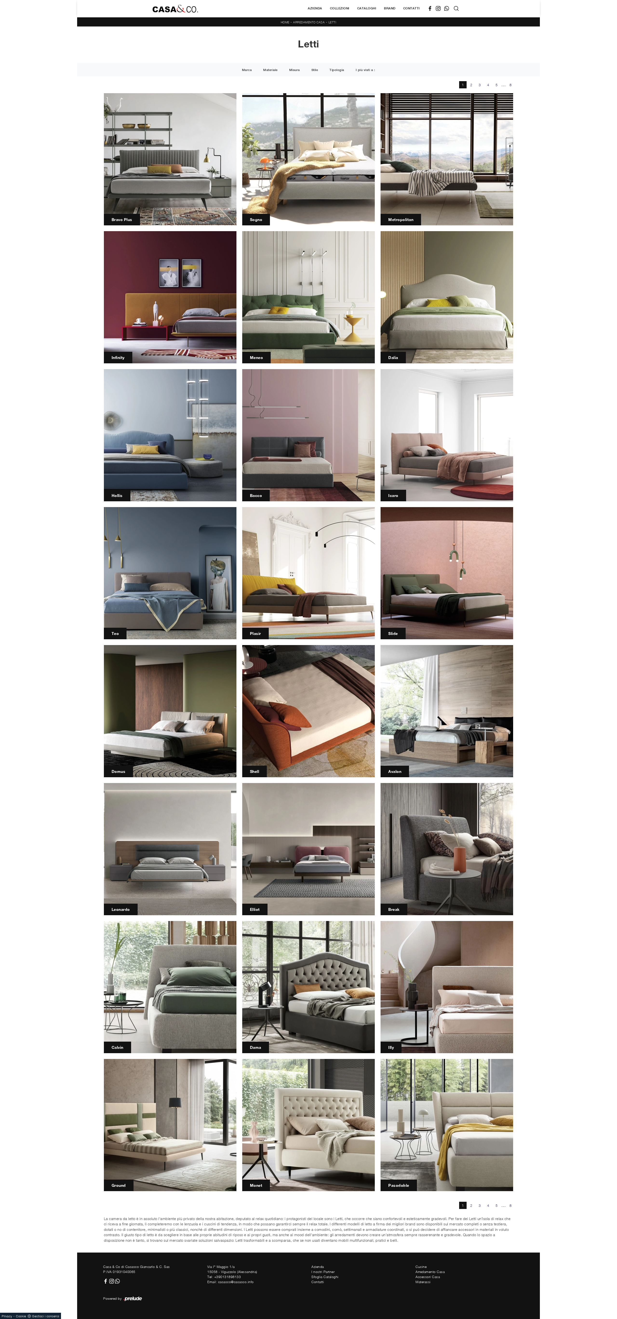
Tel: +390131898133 (224, 1277)
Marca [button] (247, 70)
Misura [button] (294, 70)
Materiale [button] (270, 70)
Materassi (423, 1282)
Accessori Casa (428, 1277)
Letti (332, 22)
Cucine (421, 1267)
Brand (390, 8)
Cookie (21, 1316)
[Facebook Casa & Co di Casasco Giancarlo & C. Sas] (432, 8)
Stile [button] (314, 70)
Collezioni (339, 8)
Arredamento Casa (309, 22)
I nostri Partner (323, 1272)
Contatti (411, 8)
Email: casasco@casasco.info (230, 1282)
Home (285, 22)
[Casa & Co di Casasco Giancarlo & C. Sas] (175, 8)
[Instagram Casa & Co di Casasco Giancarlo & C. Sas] (440, 8)
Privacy (7, 1316)
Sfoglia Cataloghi (325, 1277)
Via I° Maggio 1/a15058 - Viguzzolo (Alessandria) (232, 1269)
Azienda (315, 8)
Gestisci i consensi (45, 1316)
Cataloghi (366, 8)
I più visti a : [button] (365, 70)
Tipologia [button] (336, 70)
